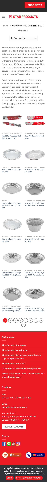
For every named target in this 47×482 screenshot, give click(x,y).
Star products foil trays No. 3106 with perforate (34, 204)
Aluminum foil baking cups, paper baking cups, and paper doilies (21, 357)
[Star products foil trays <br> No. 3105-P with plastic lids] (12, 189)
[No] (43, 474)
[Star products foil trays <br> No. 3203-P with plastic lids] (35, 258)
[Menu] (3, 16)
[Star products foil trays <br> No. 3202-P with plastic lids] (12, 258)
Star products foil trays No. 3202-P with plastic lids (11, 275)
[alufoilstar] (23, 17)
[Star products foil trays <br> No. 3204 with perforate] (12, 294)
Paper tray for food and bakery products (21, 368)
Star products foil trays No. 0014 (34, 170)
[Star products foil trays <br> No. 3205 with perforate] (35, 294)
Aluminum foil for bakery (14, 345)
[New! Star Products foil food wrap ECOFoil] (12, 121)
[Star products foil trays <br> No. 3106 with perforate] (35, 189)
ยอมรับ (9, 478)
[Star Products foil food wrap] (35, 121)
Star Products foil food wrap (34, 137)
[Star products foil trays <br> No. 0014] (35, 155)
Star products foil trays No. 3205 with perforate (34, 309)
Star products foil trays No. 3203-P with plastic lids (34, 275)
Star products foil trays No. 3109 (11, 240)
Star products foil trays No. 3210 (11, 170)
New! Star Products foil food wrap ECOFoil (11, 137)
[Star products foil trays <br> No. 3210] (12, 155)
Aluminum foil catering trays (15, 350)
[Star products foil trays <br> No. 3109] (12, 224)
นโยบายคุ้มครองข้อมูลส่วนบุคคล (28, 478)
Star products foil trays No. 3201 (34, 240)
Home (6, 25)
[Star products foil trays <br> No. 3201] (35, 224)
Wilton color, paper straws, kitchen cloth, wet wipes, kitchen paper (23, 375)
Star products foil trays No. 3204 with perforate (11, 309)
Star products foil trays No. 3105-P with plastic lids (11, 205)
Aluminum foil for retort (13, 363)
